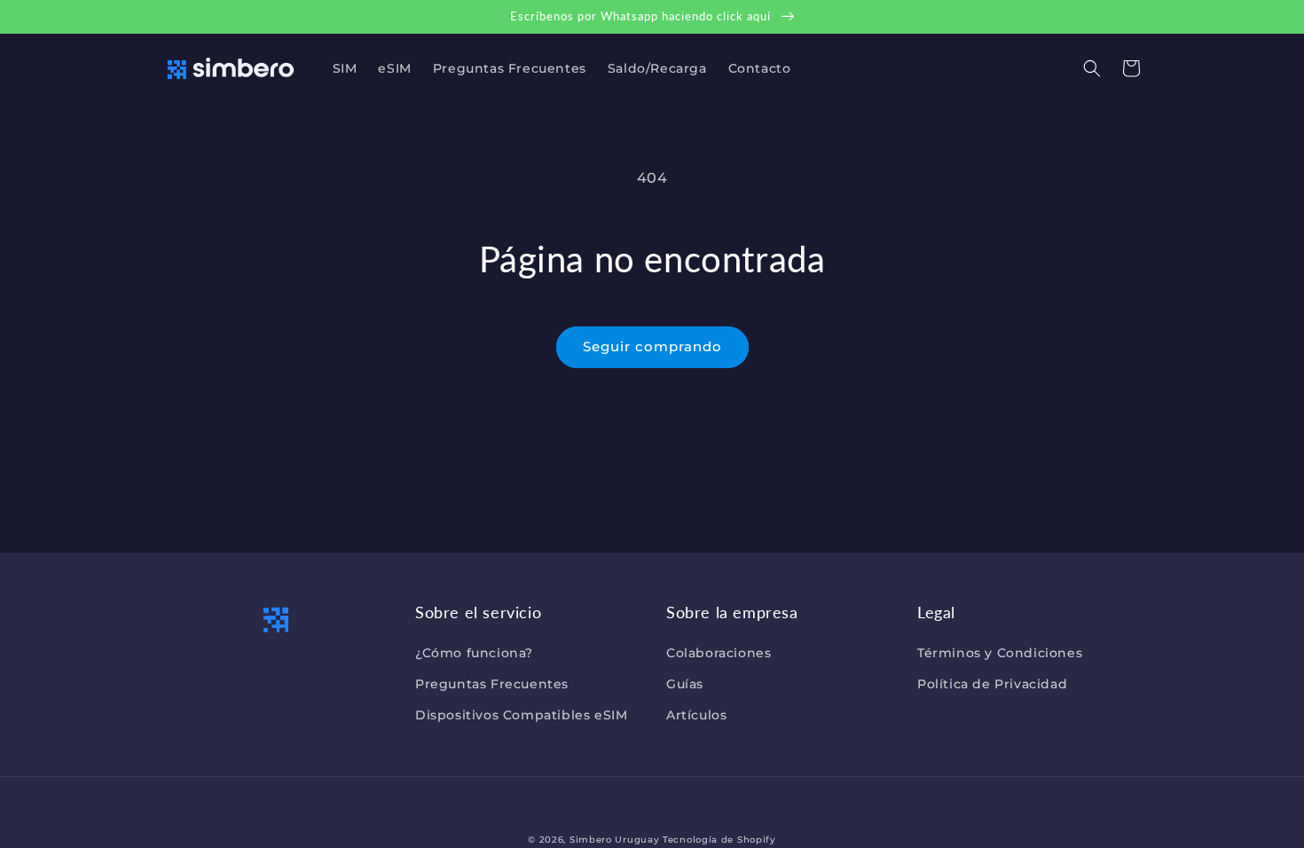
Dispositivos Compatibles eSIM (521, 715)
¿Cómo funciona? (474, 653)
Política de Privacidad (992, 684)
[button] (1092, 68)
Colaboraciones (718, 653)
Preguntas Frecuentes (492, 684)
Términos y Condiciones (999, 653)
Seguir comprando (652, 346)
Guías (684, 684)
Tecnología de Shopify (719, 839)
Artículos (696, 715)
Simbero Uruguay (615, 839)
